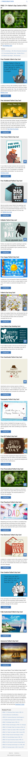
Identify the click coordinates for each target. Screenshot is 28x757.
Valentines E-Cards (19, 704)
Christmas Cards (5, 172)
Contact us (16, 753)
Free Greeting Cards (7, 45)
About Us (11, 753)
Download (6, 95)
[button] (1, 1)
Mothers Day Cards (7, 212)
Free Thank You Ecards (12, 129)
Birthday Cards (4, 92)
